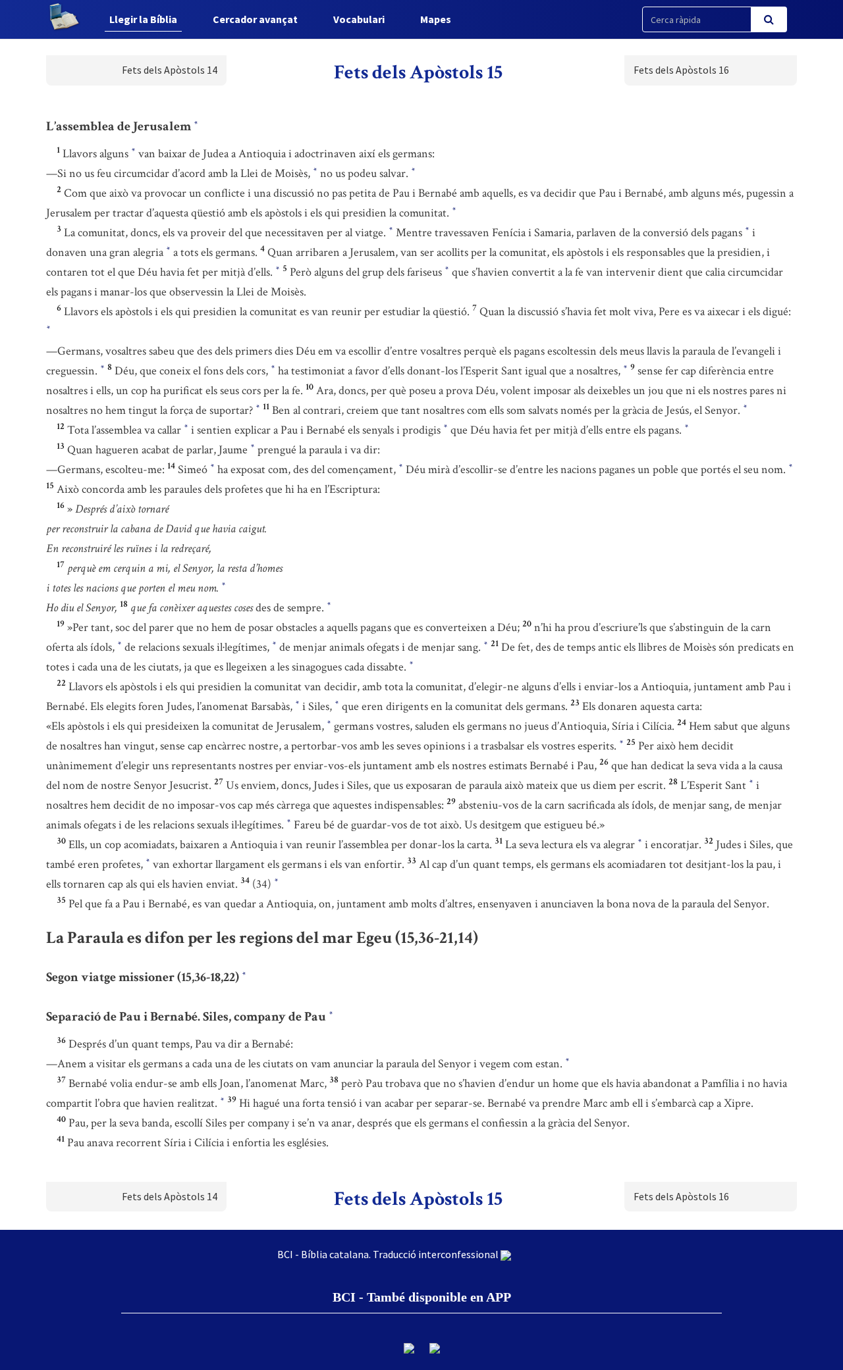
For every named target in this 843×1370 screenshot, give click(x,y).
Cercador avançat (255, 19)
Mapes (435, 19)
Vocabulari (359, 19)
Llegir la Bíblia (143, 19)
